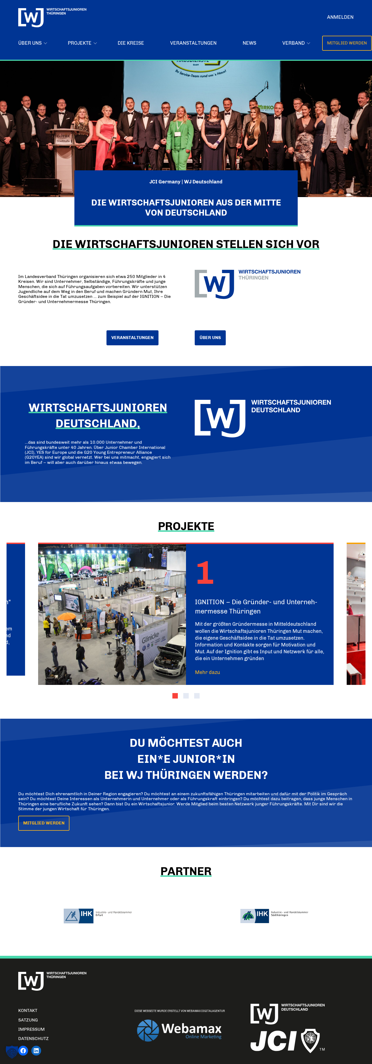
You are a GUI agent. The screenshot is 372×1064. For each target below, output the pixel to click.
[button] (175, 696)
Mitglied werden (347, 43)
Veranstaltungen (193, 43)
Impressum (31, 1029)
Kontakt (27, 1010)
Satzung (28, 1020)
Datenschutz (33, 1038)
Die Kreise (131, 43)
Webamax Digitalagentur (206, 1011)
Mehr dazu (207, 672)
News (249, 43)
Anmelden (340, 17)
